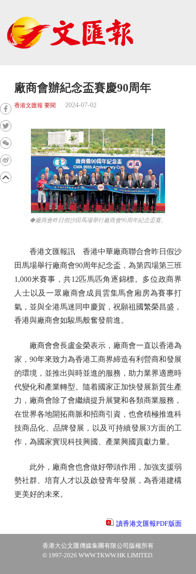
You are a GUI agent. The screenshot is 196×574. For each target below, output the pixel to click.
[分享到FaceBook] (5, 108)
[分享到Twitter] (5, 126)
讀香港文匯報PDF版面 (149, 523)
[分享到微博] (5, 160)
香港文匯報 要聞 (35, 105)
